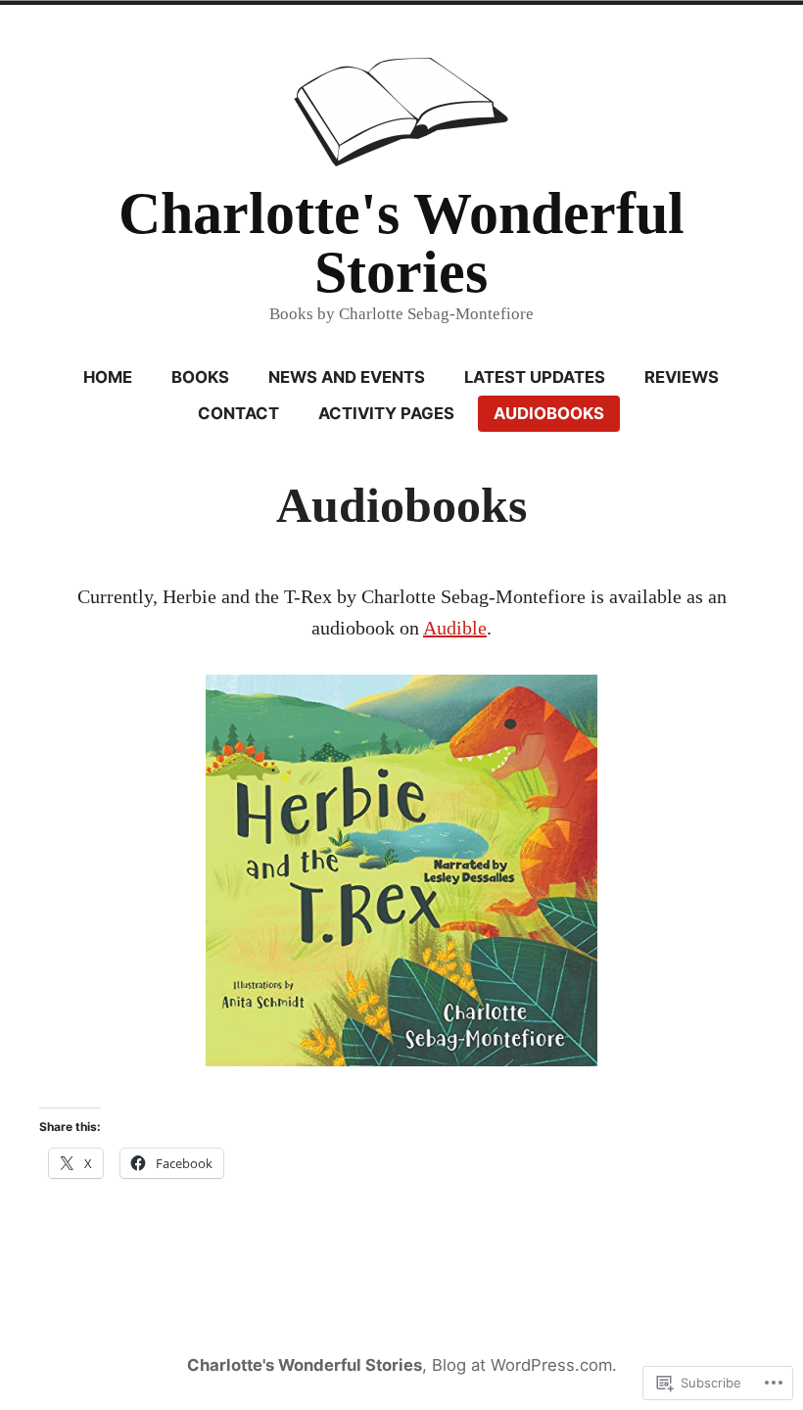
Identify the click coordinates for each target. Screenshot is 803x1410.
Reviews (681, 377)
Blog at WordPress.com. (524, 1365)
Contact (238, 413)
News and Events (346, 377)
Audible (455, 627)
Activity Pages (386, 413)
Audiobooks (549, 413)
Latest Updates (534, 377)
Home (107, 377)
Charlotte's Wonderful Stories (401, 243)
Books (200, 377)
